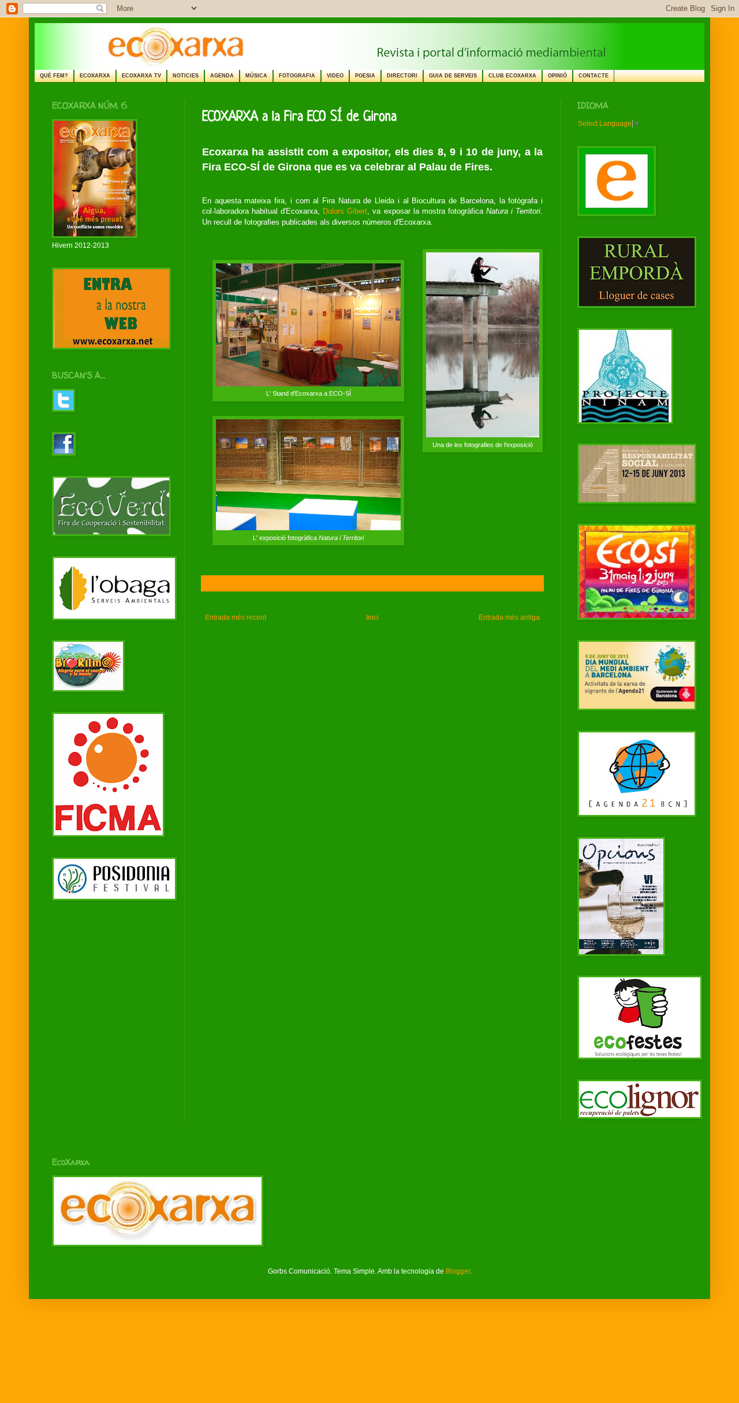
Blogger (458, 1271)
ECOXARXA (95, 76)
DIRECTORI (402, 76)
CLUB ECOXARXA (512, 76)
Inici (372, 617)
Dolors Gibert (345, 211)
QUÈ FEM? (54, 76)
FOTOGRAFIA (297, 76)
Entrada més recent (235, 617)
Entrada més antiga (509, 617)
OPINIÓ (557, 76)
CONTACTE (593, 76)
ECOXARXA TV (141, 76)
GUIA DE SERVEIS (453, 76)
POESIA (365, 76)
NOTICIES (186, 76)
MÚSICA (256, 76)
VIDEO (335, 76)
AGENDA (222, 76)
